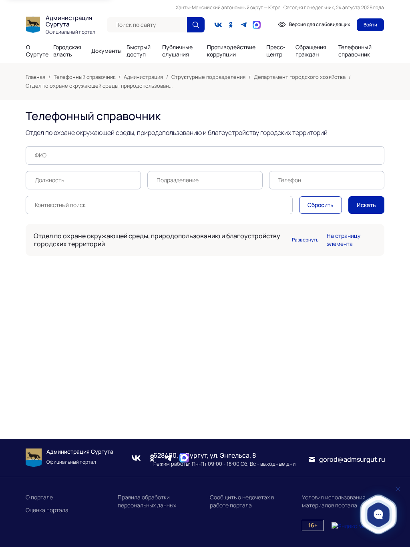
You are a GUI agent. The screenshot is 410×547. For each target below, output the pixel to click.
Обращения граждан (310, 51)
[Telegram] (244, 25)
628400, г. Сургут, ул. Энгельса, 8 (204, 455)
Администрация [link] (143, 77)
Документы (106, 50)
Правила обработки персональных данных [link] (147, 501)
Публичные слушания (177, 51)
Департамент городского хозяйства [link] (300, 77)
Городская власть (67, 51)
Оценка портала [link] (47, 510)
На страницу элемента (343, 239)
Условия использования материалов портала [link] (334, 501)
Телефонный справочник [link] (84, 77)
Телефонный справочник (355, 50)
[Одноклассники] (231, 25)
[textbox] (147, 24)
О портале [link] (39, 497)
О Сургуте (37, 51)
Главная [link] (35, 77)
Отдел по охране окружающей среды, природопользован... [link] (99, 85)
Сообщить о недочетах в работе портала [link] (242, 501)
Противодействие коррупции (231, 51)
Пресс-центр (275, 51)
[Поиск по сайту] (196, 24)
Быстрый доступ (139, 51)
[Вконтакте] (218, 25)
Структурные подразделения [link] (208, 77)
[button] (378, 514)
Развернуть (305, 240)
